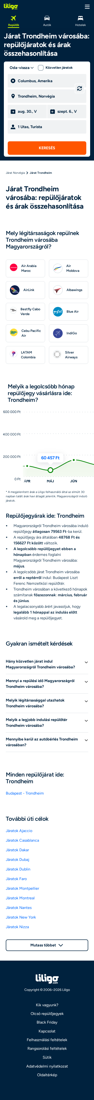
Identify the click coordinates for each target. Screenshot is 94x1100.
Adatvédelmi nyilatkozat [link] (47, 1066)
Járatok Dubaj (17, 859)
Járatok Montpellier (22, 888)
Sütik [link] (47, 1057)
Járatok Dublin (18, 869)
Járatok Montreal (20, 898)
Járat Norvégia (15, 172)
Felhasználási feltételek (47, 1040)
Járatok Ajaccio (19, 830)
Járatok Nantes (19, 907)
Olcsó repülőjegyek (47, 1013)
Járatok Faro (16, 878)
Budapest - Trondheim (25, 793)
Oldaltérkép (47, 1075)
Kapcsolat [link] (47, 1031)
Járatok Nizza (17, 927)
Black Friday (47, 1022)
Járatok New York (21, 917)
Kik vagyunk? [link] (47, 1005)
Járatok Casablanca (22, 840)
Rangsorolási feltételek (47, 1048)
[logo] (11, 6)
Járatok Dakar (17, 850)
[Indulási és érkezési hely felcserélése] (79, 88)
